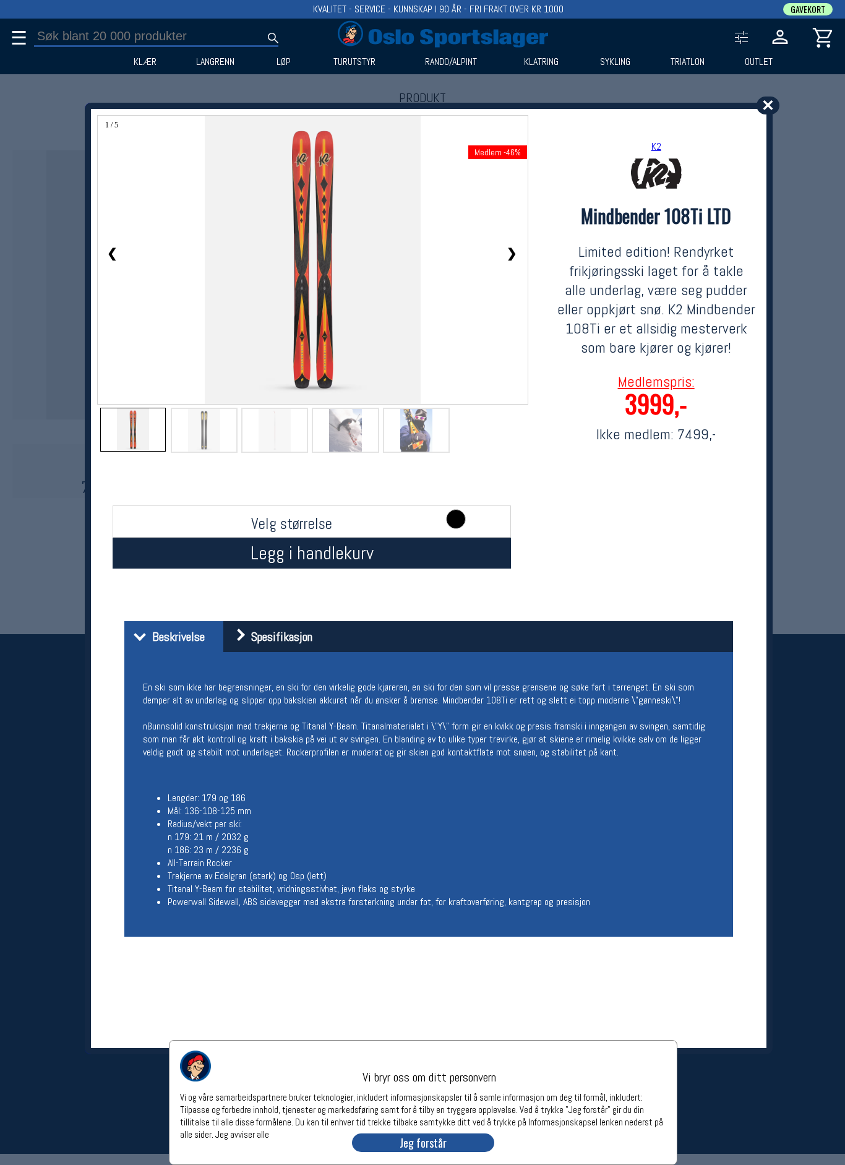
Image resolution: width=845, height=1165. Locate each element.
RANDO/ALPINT (451, 62)
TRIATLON (688, 62)
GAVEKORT (808, 9)
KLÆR (145, 62)
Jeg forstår (423, 1143)
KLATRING (541, 62)
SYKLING (615, 62)
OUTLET (759, 62)
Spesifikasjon (278, 637)
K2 (656, 146)
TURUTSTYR (354, 62)
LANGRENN (215, 62)
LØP (284, 62)
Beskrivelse (175, 637)
